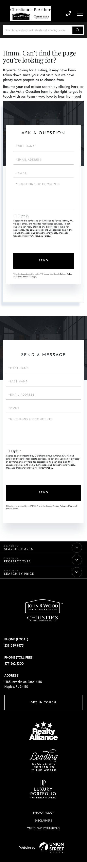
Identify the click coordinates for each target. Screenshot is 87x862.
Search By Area (18, 549)
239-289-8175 (68, 13)
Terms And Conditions (43, 828)
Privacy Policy (42, 235)
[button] (77, 30)
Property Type (17, 561)
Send (43, 260)
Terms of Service (24, 276)
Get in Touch (43, 702)
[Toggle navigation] (80, 14)
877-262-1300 (14, 663)
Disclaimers (43, 820)
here (75, 86)
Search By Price (19, 574)
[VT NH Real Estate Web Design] (51, 847)
